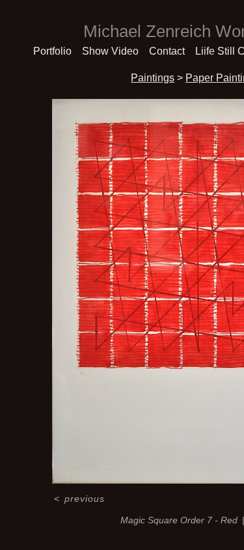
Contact (167, 51)
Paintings (152, 77)
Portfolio (52, 51)
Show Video (110, 51)
